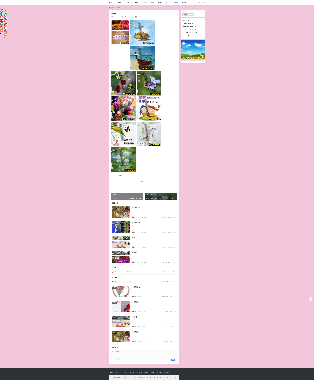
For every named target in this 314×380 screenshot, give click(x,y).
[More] (1, 30)
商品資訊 (128, 2)
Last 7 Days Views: (188, 30)
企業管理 (160, 2)
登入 (200, 2)
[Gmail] (1, 17)
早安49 (134, 317)
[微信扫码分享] (147, 378)
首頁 (110, 7)
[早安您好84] (121, 336)
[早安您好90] (121, 227)
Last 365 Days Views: (189, 36)
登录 (113, 360)
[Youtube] (1, 20)
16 (175, 296)
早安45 (114, 267)
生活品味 (142, 2)
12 (174, 281)
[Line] (1, 10)
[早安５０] (121, 242)
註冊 (204, 2)
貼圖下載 (176, 2)
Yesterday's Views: (188, 26)
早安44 (134, 252)
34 (175, 311)
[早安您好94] (121, 306)
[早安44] (121, 257)
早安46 (114, 277)
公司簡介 (120, 2)
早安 (113, 176)
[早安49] (121, 321)
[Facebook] (1, 14)
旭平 (112, 17)
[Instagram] (1, 27)
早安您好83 (136, 207)
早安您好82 (136, 287)
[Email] (1, 23)
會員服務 (184, 2)
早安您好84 (136, 332)
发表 (173, 360)
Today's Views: (187, 23)
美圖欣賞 (120, 176)
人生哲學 (134, 2)
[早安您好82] (121, 291)
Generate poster (140, 377)
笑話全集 (168, 2)
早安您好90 (136, 222)
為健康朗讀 (151, 2)
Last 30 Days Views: (188, 33)
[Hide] (0, 33)
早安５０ (135, 237)
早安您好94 (136, 302)
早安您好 (134, 17)
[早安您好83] (121, 212)
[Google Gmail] (5, 21)
